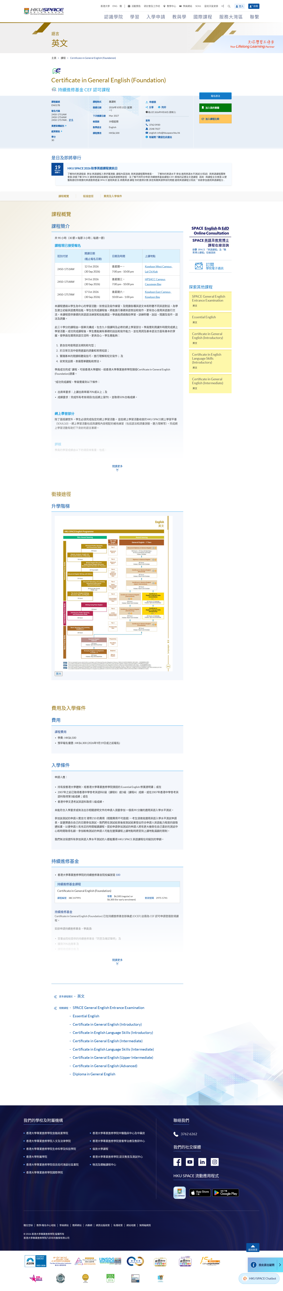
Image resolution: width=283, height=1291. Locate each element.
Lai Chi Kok (151, 271)
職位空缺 (28, 1225)
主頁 (53, 58)
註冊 (255, 6)
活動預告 (136, 6)
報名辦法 (215, 96)
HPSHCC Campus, (155, 279)
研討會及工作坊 (152, 6)
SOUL (198, 6)
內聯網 (88, 1225)
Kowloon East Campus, (158, 291)
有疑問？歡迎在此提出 (160, 137)
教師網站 (77, 1225)
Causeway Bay (153, 284)
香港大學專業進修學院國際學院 (44, 1172)
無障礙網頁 (145, 1225)
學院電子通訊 (215, 266)
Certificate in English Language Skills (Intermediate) (113, 1049)
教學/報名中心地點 (46, 1225)
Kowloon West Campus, (159, 266)
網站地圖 (131, 1225)
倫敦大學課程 (100, 1148)
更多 (71, 120)
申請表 (152, 102)
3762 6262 (189, 1134)
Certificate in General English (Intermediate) (108, 1041)
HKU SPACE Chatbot (262, 1278)
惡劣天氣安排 (211, 6)
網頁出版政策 (103, 1225)
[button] (229, 6)
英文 (59, 43)
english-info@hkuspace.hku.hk (164, 133)
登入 (241, 6)
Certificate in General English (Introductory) (107, 1024)
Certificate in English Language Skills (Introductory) (113, 1033)
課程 (63, 58)
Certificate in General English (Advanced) (105, 1066)
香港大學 (105, 6)
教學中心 (171, 6)
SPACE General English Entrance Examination (108, 1008)
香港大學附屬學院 (36, 1156)
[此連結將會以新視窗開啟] (200, 1193)
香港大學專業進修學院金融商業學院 (47, 1133)
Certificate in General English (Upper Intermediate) (113, 1057)
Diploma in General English (94, 1074)
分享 (151, 107)
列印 (163, 107)
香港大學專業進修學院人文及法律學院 (48, 1140)
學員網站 (187, 6)
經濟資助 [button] (55, 131)
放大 (58, 673)
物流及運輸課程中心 (104, 1164)
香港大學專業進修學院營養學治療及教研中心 (119, 1140)
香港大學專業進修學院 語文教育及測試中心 (118, 1156)
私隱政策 (118, 1225)
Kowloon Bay (152, 296)
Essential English (86, 1016)
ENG (115, 6)
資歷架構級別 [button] (58, 126)
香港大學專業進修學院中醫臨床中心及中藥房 (119, 1133)
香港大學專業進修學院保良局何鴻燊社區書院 (52, 1164)
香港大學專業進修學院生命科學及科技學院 (51, 1148)
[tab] (117, 214)
